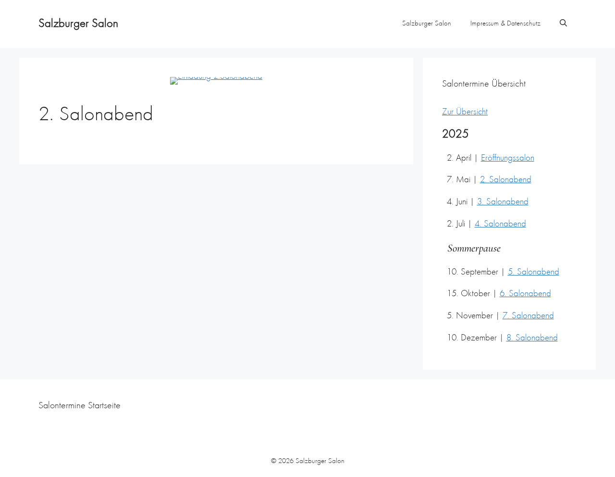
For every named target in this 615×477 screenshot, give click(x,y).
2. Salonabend (505, 180)
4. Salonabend (500, 224)
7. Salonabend (528, 316)
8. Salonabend (532, 338)
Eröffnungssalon (507, 158)
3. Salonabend (503, 202)
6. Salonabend (525, 294)
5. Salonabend (533, 272)
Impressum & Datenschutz (505, 23)
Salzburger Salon (78, 24)
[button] (563, 24)
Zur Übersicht (465, 112)
